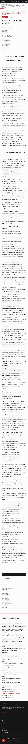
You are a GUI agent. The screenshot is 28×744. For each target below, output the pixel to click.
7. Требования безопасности (8, 697)
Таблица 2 (4, 676)
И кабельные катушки (6, 695)
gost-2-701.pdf (7, 578)
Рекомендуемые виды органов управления (11, 678)
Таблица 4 (4, 687)
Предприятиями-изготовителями (9, 650)
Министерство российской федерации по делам (12, 634)
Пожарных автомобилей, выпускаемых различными (13, 648)
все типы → (4, 722)
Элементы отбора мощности (8, 689)
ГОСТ (3, 715)
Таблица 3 (4, 680)
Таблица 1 (4, 669)
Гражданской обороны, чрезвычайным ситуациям (13, 635)
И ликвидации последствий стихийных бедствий (13, 637)
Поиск (3, 728)
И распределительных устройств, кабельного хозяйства (12, 642)
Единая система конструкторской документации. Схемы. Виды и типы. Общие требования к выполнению (13, 6)
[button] (26, 1)
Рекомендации (8, 4)
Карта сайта (4, 730)
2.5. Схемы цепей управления (8, 671)
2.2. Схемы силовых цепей (7, 661)
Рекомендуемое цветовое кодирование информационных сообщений (11, 683)
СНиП (3, 717)
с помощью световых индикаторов (9, 685)
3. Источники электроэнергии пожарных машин (12, 672)
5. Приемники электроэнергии (8, 691)
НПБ (2, 718)
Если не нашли (5, 732)
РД (2, 720)
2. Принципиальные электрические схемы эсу (12, 658)
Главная (2, 4)
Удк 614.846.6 (5, 654)
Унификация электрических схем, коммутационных (13, 639)
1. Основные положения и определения (10, 656)
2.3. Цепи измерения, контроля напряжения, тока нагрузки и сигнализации (12, 664)
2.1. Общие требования (7, 659)
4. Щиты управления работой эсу (9, 674)
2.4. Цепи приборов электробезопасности (11, 667)
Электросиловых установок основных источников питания (13, 645)
